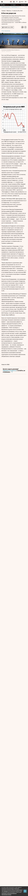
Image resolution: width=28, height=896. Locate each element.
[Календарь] (11, 2)
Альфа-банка (16, 61)
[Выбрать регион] (17, 2)
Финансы (9, 10)
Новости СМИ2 (5, 364)
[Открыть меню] (26, 2)
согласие (6, 891)
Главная (3, 10)
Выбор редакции (5, 7)
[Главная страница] (2, 1)
